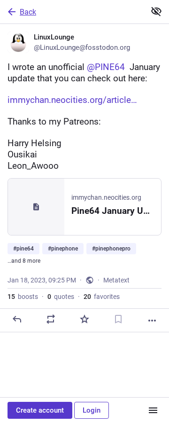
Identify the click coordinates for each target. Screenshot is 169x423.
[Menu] (153, 410)
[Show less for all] (156, 11)
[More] (152, 320)
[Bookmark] (118, 319)
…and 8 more (24, 261)
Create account (40, 410)
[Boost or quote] (50, 319)
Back (28, 12)
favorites (102, 296)
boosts (23, 296)
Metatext (116, 280)
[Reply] (17, 319)
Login (91, 410)
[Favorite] (84, 319)
